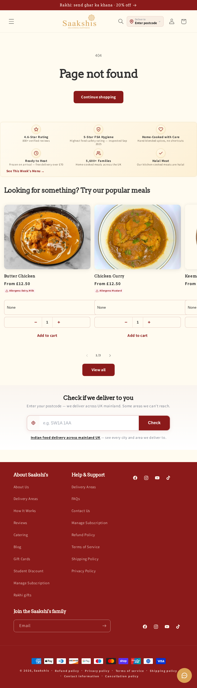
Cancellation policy (122, 676)
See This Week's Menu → (25, 171)
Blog (18, 546)
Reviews (20, 522)
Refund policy (67, 671)
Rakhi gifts (23, 594)
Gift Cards (22, 558)
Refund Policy (83, 534)
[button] (11, 21)
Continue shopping (98, 97)
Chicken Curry (109, 276)
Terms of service (130, 671)
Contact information (82, 676)
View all (99, 369)
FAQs (76, 498)
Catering (21, 534)
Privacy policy (97, 671)
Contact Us (81, 510)
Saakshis (41, 670)
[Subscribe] (104, 626)
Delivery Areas (26, 498)
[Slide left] (87, 355)
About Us (21, 486)
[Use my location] (33, 423)
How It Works (25, 510)
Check (154, 423)
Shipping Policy (85, 558)
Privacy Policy (84, 570)
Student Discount (29, 570)
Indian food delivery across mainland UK (66, 437)
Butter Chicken (19, 276)
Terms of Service (86, 546)
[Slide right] (110, 355)
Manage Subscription (32, 582)
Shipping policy (163, 671)
